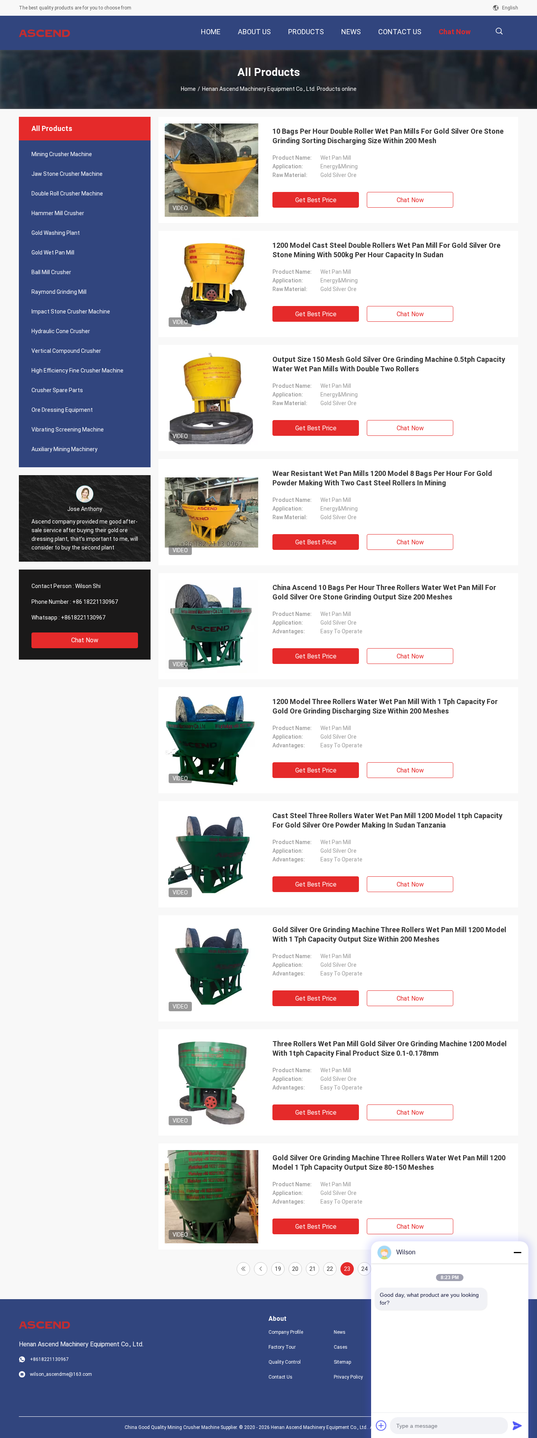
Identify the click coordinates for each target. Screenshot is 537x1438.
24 (364, 1269)
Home (188, 89)
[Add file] (381, 1425)
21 (312, 1269)
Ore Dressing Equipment (62, 410)
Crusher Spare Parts (57, 390)
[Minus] (517, 1252)
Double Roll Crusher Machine (67, 193)
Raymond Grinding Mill (58, 292)
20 (295, 1269)
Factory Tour (282, 1347)
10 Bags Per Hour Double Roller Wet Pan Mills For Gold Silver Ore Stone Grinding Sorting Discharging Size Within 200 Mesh (388, 136)
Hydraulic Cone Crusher (60, 331)
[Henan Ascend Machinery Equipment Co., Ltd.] (44, 33)
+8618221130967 (83, 617)
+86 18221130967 (95, 602)
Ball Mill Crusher (51, 272)
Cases (341, 1347)
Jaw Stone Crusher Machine (67, 174)
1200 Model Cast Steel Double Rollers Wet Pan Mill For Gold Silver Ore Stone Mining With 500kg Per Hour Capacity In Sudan (386, 250)
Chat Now (84, 640)
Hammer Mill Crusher (57, 213)
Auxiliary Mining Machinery (64, 449)
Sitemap (342, 1362)
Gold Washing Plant (55, 233)
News (340, 1332)
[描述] (499, 31)
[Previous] (260, 1269)
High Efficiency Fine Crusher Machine (77, 370)
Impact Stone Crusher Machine (70, 311)
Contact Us (280, 1377)
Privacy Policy (348, 1377)
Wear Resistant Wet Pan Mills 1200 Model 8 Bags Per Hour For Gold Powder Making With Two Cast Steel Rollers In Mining (382, 478)
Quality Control (284, 1362)
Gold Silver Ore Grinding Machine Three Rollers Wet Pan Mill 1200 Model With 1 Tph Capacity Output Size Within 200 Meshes (389, 934)
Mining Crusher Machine (61, 154)
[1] (243, 1269)
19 (278, 1269)
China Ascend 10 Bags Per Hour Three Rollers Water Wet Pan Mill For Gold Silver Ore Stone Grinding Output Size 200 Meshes (384, 592)
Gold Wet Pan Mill (52, 252)
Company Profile (285, 1332)
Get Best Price (316, 200)
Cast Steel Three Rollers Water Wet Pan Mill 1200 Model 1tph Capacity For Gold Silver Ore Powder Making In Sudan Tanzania (387, 820)
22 (330, 1269)
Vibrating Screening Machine (67, 429)
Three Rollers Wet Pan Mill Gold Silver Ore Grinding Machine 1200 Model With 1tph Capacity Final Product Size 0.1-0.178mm (389, 1048)
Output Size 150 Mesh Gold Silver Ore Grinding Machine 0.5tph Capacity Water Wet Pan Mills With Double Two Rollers (388, 364)
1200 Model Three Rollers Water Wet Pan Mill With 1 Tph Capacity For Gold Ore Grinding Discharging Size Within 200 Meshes (385, 706)
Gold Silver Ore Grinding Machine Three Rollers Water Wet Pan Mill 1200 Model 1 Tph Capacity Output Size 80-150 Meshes (389, 1162)
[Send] (517, 1425)
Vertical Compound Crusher (66, 351)
